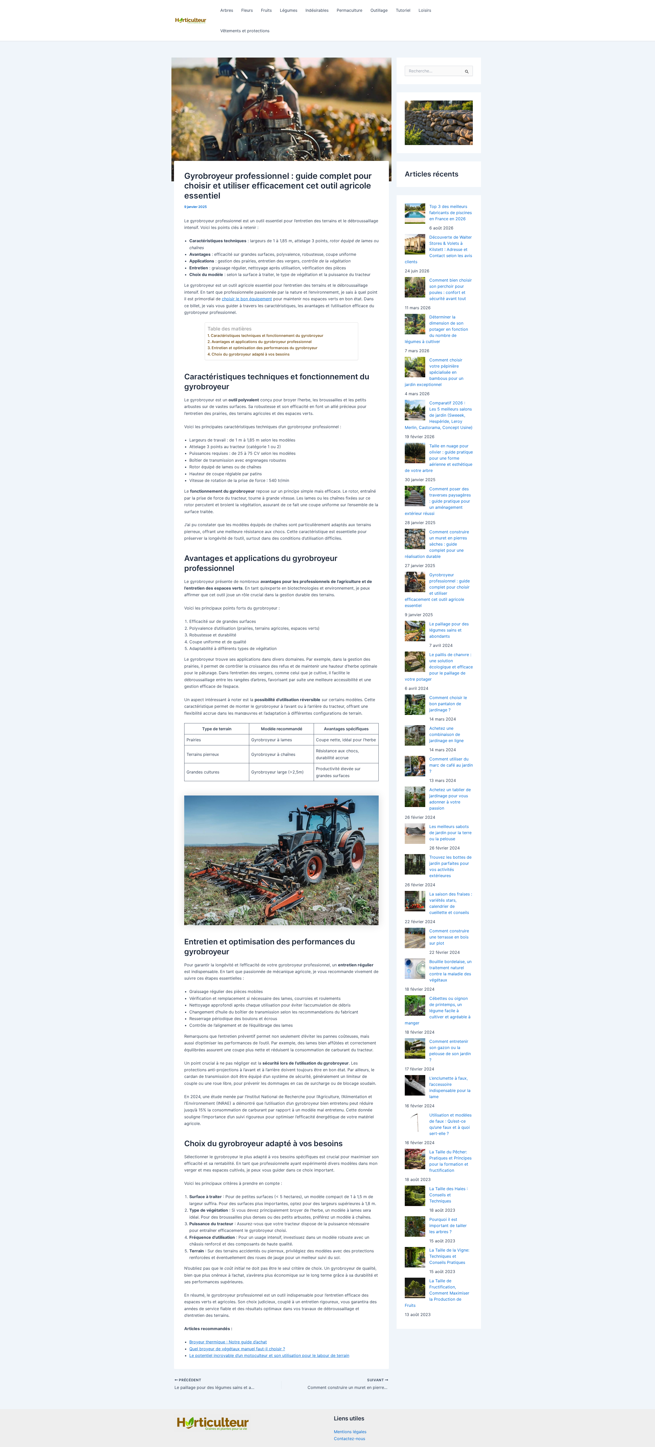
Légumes (288, 10)
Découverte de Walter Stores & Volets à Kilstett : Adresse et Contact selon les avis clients (438, 249)
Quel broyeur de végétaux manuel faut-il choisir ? (237, 1348)
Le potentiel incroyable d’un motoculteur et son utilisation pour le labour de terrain (269, 1355)
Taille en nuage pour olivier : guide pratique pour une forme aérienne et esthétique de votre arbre (439, 458)
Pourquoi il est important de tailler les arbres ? (448, 1225)
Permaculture (349, 10)
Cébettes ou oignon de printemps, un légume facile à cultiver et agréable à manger (438, 1010)
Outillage (379, 10)
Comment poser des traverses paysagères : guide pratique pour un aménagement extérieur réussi (438, 501)
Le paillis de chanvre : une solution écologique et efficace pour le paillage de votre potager (439, 667)
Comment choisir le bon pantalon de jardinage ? (448, 703)
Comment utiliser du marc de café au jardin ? (451, 765)
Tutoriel (403, 10)
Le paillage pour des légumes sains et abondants (449, 630)
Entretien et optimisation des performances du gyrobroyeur (265, 348)
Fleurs (247, 10)
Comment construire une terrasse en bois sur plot (449, 937)
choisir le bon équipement (247, 298)
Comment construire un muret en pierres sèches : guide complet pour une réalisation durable (437, 544)
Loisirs (425, 10)
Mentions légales (350, 1431)
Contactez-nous (349, 1438)
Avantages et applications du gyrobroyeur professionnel (262, 341)
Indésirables (317, 10)
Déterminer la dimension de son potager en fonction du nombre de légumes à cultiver (436, 329)
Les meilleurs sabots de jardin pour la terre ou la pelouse (450, 832)
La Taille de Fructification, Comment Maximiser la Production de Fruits (437, 1293)
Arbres (226, 10)
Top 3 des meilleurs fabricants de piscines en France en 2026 (450, 212)
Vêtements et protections (244, 30)
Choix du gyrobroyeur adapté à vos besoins (251, 354)
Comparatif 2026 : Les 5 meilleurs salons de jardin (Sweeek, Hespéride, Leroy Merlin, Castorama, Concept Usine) (439, 415)
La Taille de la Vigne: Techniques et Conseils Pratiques (449, 1256)
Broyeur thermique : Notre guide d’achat (228, 1341)
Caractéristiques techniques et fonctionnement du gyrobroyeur (267, 335)
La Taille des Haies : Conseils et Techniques (448, 1194)
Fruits (266, 10)
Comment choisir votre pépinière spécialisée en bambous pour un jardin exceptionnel (434, 372)
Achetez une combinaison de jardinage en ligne (446, 734)
